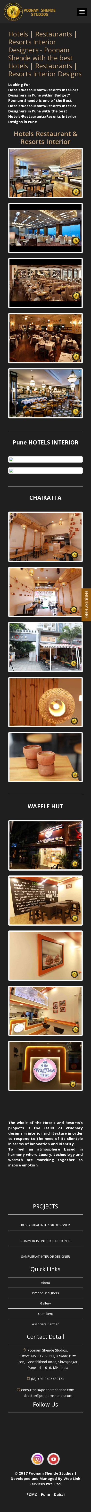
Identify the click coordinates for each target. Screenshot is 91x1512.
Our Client (45, 1313)
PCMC (31, 1494)
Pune (45, 1494)
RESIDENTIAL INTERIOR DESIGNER (45, 1225)
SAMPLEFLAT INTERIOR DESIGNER (45, 1256)
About (45, 1282)
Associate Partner (45, 1324)
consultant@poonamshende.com (47, 1389)
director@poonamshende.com (48, 1395)
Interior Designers (45, 1293)
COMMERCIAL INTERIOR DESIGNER (46, 1241)
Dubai (59, 1494)
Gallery (45, 1303)
